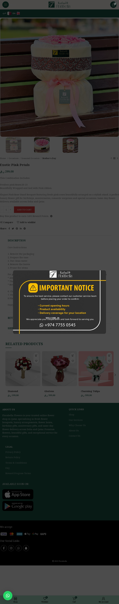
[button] (7, 595)
